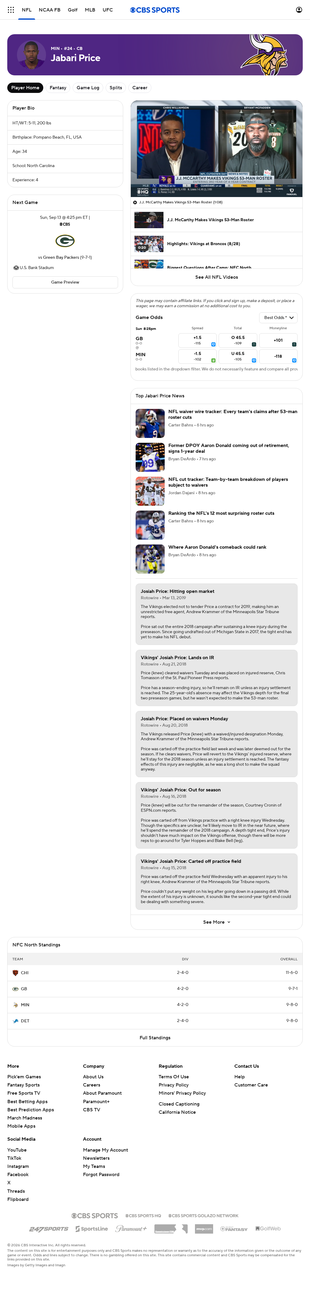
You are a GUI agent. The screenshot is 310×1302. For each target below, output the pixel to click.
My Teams (94, 1166)
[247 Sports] (48, 1228)
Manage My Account (105, 1150)
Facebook (17, 1175)
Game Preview (65, 282)
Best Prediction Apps (30, 1110)
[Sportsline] (92, 1228)
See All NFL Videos (216, 277)
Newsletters (96, 1158)
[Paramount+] (131, 1228)
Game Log (88, 88)
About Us (93, 1077)
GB (24, 989)
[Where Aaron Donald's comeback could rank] (150, 559)
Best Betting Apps (27, 1102)
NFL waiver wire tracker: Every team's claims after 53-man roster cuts (232, 414)
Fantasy (58, 88)
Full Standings (155, 1038)
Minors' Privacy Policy (182, 1093)
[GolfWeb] (268, 1229)
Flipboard (18, 1199)
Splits (116, 88)
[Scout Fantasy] (234, 1228)
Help (239, 1077)
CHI (24, 973)
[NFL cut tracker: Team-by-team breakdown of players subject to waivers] (150, 491)
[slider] (216, 179)
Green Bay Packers (61, 257)
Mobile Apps (21, 1126)
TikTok (14, 1158)
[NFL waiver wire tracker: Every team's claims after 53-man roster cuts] (150, 423)
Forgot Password (101, 1175)
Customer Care (251, 1085)
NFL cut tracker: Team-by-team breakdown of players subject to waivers (228, 482)
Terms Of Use (174, 1077)
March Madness (24, 1118)
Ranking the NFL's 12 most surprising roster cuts (221, 513)
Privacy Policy (174, 1085)
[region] (216, 148)
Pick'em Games (24, 1077)
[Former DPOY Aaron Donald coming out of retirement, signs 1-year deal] (150, 457)
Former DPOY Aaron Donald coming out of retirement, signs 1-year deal (228, 448)
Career (139, 88)
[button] (11, 10)
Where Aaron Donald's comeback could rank (217, 547)
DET (25, 1021)
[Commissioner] (171, 1227)
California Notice (177, 1112)
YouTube (17, 1150)
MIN (25, 1005)
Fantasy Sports (23, 1085)
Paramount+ (96, 1102)
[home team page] (65, 241)
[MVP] (204, 1227)
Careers (91, 1085)
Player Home (25, 88)
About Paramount (102, 1093)
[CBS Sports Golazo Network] (203, 1215)
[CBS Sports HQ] (143, 1215)
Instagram (18, 1166)
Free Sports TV (23, 1093)
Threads (16, 1191)
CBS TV (91, 1110)
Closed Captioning (179, 1104)
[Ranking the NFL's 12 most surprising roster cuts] (150, 525)
